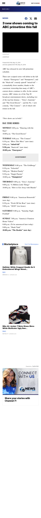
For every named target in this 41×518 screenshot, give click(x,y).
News (5, 18)
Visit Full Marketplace (31, 244)
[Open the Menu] (3, 3)
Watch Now (35, 3)
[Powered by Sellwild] (35, 366)
